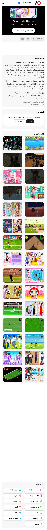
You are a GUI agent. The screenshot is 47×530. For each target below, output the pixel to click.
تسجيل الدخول (19, 121)
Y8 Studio (22, 102)
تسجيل (30, 121)
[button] (40, 98)
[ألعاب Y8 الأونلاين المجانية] (37, 3)
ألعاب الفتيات (36, 102)
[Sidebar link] (44, 3)
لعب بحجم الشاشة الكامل (23, 30)
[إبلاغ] (28, 39)
